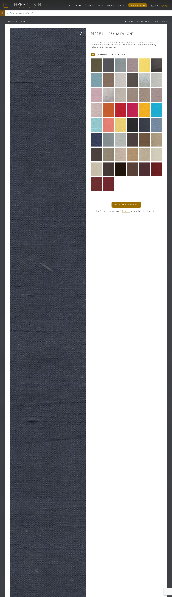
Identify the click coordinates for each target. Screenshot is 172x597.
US (152, 5)
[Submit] (7, 13)
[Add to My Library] (81, 33)
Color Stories (95, 5)
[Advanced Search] (2, 13)
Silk (156, 21)
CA (156, 5)
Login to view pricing (126, 205)
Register (126, 211)
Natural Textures (144, 21)
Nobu (164, 21)
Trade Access (137, 5)
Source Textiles (115, 5)
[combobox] (91, 13)
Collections (74, 5)
